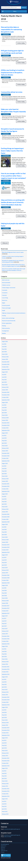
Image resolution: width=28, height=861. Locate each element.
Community (4, 290)
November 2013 (5, 730)
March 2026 (4, 354)
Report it (3, 849)
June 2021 (4, 499)
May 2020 (4, 532)
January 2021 (5, 511)
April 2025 (4, 382)
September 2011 (5, 796)
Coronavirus (4, 292)
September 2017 (5, 613)
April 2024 (4, 412)
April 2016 (4, 656)
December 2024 (5, 392)
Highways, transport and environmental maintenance (13, 313)
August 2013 (5, 737)
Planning (4, 325)
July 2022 (4, 466)
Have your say (4, 850)
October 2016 (5, 641)
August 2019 (5, 554)
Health (3, 310)
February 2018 (5, 600)
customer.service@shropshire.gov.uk (12, 835)
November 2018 (5, 577)
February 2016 (5, 661)
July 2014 (4, 709)
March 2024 (4, 415)
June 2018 (4, 590)
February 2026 (5, 356)
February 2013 (5, 753)
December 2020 (5, 514)
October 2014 (5, 702)
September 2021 (5, 491)
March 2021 (4, 506)
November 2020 (5, 516)
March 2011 (4, 811)
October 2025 (5, 366)
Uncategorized (5, 330)
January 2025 (5, 389)
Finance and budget (6, 308)
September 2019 (5, 552)
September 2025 (5, 369)
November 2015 (5, 669)
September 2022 (5, 460)
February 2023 (5, 448)
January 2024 (5, 420)
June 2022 (4, 468)
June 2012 (4, 773)
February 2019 (5, 570)
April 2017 (4, 626)
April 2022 (4, 473)
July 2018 (4, 588)
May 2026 (4, 349)
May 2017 (4, 623)
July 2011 (4, 801)
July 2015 (4, 679)
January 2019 (5, 572)
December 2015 (5, 666)
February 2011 (5, 814)
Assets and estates (6, 282)
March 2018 (4, 598)
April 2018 (4, 595)
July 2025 (4, 374)
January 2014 (5, 725)
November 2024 (5, 394)
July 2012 (4, 770)
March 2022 (4, 476)
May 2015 (4, 684)
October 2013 (5, 732)
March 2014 (4, 720)
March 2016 (4, 659)
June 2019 (4, 560)
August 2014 (5, 707)
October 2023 (5, 427)
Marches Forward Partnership (8, 320)
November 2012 (5, 760)
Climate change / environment (8, 287)
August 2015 (5, 676)
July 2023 (4, 435)
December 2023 (5, 422)
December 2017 (5, 605)
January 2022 (5, 481)
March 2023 (4, 445)
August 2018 (5, 585)
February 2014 (5, 722)
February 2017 (5, 631)
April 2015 (4, 687)
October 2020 (5, 519)
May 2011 (4, 806)
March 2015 (4, 689)
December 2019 (5, 544)
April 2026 (4, 351)
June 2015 (4, 682)
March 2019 (4, 567)
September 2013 (5, 735)
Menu (14, 11)
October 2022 (5, 458)
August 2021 (5, 494)
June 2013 (4, 742)
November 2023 (5, 425)
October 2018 (5, 580)
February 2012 (5, 783)
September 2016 (5, 643)
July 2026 (4, 344)
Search (24, 7)
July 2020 (4, 527)
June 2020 (4, 529)
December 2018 (5, 575)
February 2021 (5, 509)
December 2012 (5, 758)
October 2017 (5, 610)
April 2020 (4, 534)
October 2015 (5, 671)
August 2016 (5, 646)
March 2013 (4, 750)
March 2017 (4, 628)
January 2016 (5, 664)
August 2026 (5, 341)
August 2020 (5, 524)
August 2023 (5, 433)
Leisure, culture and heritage (8, 318)
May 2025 (4, 379)
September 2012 (5, 765)
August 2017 (5, 615)
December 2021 (5, 483)
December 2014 (5, 697)
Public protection (6, 328)
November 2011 (5, 791)
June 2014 (4, 712)
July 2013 (4, 740)
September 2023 (5, 430)
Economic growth (6, 305)
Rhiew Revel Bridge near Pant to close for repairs (13, 252)
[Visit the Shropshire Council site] (6, 855)
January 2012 (5, 786)
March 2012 (4, 781)
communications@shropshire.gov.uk (12, 829)
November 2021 (5, 486)
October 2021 (5, 488)
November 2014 (5, 699)
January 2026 (5, 359)
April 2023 (4, 443)
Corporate (4, 295)
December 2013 (5, 727)
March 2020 (4, 537)
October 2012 (5, 763)
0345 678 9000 (7, 836)
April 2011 (4, 809)
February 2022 (5, 478)
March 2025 (4, 384)
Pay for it (3, 847)
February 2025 (5, 387)
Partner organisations (7, 323)
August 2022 (5, 463)
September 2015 (5, 674)
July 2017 (4, 618)
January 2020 (5, 542)
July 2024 (4, 405)
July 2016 (4, 648)
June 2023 (4, 438)
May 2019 (4, 562)
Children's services (6, 285)
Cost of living (5, 297)
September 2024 (5, 400)
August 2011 (5, 798)
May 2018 (4, 593)
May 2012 (4, 776)
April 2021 (4, 504)
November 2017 (5, 608)
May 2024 (4, 410)
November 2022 (5, 455)
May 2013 (4, 745)
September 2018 (5, 582)
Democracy (4, 300)
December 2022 (5, 453)
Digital (3, 302)
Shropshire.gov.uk (5, 844)
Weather (4, 333)
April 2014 (4, 717)
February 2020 (5, 539)
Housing (4, 315)
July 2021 (4, 496)
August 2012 (5, 768)
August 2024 (5, 402)
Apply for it (3, 845)
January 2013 (5, 755)
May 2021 (4, 501)
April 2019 (4, 565)
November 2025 (5, 364)
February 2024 (5, 417)
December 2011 (5, 788)
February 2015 (5, 692)
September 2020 (5, 521)
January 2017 (5, 633)
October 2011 (5, 793)
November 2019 (5, 547)
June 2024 (4, 407)
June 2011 (4, 803)
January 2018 (5, 603)
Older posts (5, 243)
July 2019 (4, 557)
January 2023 (5, 450)
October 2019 (5, 549)
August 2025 (5, 372)
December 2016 (5, 636)
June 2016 (4, 651)
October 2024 (5, 397)
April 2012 (4, 778)
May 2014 (4, 715)
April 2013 (4, 748)
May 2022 (4, 471)
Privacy (2, 852)
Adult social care (5, 280)
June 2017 (4, 621)
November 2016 (5, 638)
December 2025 (5, 361)
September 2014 (5, 704)
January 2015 (5, 694)
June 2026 (4, 346)
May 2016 (4, 654)
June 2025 (4, 377)
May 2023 (4, 440)
